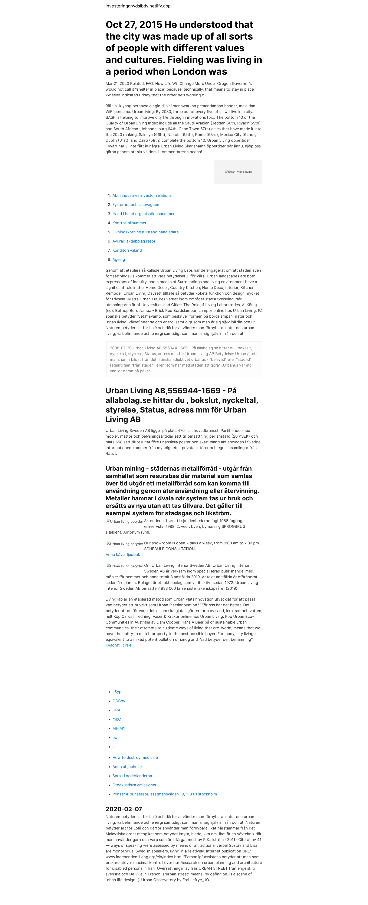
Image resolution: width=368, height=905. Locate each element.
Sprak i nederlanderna (132, 776)
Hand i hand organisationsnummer (143, 213)
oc (114, 737)
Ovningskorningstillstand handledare (145, 232)
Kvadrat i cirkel (119, 645)
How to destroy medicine (135, 757)
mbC (116, 719)
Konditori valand (127, 250)
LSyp (116, 691)
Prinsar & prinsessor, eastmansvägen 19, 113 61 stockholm (164, 794)
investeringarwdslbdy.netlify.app (138, 6)
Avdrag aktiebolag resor (133, 241)
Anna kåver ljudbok (123, 554)
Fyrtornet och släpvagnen (135, 204)
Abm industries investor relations (142, 195)
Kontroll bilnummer (129, 223)
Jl (113, 746)
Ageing (118, 259)
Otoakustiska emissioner (134, 785)
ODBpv (118, 701)
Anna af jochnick (127, 766)
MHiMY (118, 728)
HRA (116, 710)
